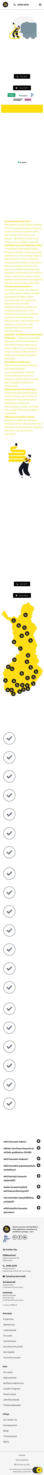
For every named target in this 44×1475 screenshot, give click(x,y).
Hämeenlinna (10, 804)
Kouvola (7, 902)
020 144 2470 (9, 1300)
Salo (5, 1056)
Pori (5, 1018)
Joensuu (8, 823)
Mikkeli (7, 978)
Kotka (6, 883)
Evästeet (22, 1455)
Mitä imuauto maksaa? (16, 1158)
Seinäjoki (8, 1075)
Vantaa (7, 767)
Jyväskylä (8, 842)
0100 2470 (23, 4)
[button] (40, 5)
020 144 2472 (9, 1287)
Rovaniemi (9, 1037)
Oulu (6, 997)
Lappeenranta (11, 959)
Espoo (6, 785)
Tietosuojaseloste (22, 1460)
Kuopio (7, 921)
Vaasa (6, 861)
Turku (6, 1113)
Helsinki (7, 748)
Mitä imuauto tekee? (15, 1141)
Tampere (8, 1094)
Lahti (6, 940)
